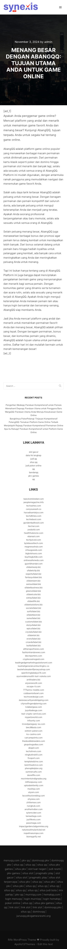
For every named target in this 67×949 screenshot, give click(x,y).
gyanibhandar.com (33, 563)
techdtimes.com (33, 516)
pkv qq (26, 860)
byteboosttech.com (33, 543)
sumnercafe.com (34, 771)
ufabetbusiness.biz (34, 587)
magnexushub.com (34, 546)
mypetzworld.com (33, 717)
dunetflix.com (33, 775)
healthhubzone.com (33, 533)
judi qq (33, 458)
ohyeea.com (34, 799)
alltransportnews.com (33, 649)
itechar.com (33, 526)
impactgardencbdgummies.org (33, 826)
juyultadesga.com (33, 710)
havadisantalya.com (33, 512)
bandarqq (33, 472)
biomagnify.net (33, 836)
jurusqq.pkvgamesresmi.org (33, 915)
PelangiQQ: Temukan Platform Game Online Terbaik (33, 422)
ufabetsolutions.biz (33, 604)
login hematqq (51, 898)
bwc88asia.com (33, 727)
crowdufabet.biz (33, 642)
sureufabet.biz (33, 618)
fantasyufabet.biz (33, 577)
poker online (12, 903)
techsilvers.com (33, 751)
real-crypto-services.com (33, 713)
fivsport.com (34, 758)
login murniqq (32, 898)
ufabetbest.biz (33, 615)
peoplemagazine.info (34, 502)
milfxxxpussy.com (33, 782)
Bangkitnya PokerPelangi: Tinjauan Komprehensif (33, 418)
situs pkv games (44, 903)
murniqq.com (33, 894)
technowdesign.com (33, 696)
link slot (14, 907)
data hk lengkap (33, 455)
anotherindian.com (33, 809)
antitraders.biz (33, 679)
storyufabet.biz (33, 625)
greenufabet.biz (33, 591)
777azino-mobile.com (33, 690)
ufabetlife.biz (33, 601)
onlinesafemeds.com (33, 560)
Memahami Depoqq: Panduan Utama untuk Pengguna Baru (33, 408)
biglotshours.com (33, 553)
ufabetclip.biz (33, 570)
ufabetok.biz (33, 635)
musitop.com (33, 788)
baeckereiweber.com (34, 499)
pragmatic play (44, 873)
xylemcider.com (33, 812)
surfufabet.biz (33, 611)
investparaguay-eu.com (33, 724)
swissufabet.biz (33, 584)
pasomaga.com (33, 823)
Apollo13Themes (24, 944)
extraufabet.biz (33, 597)
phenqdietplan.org (33, 768)
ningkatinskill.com (33, 754)
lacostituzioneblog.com (33, 795)
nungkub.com (33, 806)
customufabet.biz (33, 621)
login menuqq (13, 898)
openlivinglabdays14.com (33, 672)
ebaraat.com (33, 536)
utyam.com (33, 792)
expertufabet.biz (33, 574)
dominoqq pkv (40, 860)
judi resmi (55, 869)
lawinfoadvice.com (33, 765)
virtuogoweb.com (33, 550)
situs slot (27, 873)
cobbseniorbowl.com (33, 693)
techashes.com (33, 505)
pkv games (33, 475)
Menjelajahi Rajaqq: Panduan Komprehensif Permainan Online (33, 425)
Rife (10, 939)
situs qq (33, 462)
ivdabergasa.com (33, 707)
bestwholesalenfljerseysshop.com (33, 669)
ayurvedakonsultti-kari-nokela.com (33, 676)
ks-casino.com (33, 734)
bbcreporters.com (33, 655)
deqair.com (33, 748)
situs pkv (20, 869)
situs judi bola (48, 890)
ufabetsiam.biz (33, 580)
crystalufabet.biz (33, 632)
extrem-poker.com (33, 730)
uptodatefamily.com (33, 785)
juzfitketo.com (33, 819)
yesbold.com (33, 529)
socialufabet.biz (33, 608)
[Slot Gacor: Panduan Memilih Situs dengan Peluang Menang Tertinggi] (20, 7)
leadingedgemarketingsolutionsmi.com (33, 662)
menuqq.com (11, 860)
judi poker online (33, 465)
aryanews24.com (33, 683)
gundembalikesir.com (33, 522)
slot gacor (33, 452)
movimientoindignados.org (33, 778)
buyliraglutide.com (33, 557)
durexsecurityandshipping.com (33, 700)
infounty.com (33, 720)
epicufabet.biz (33, 628)
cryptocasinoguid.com (33, 659)
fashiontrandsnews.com (33, 652)
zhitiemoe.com (33, 802)
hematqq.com (52, 894)
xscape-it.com (33, 686)
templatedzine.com (33, 761)
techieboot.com (33, 519)
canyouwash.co (33, 509)
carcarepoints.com (33, 737)
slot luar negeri (37, 869)
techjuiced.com (33, 539)
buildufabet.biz (33, 645)
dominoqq (39, 911)
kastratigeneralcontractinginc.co (33, 666)
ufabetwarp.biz (33, 567)
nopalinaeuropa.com (33, 833)
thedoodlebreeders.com (33, 741)
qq (33, 469)
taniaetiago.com (33, 816)
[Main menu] (60, 7)
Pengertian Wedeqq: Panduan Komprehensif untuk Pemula (34, 405)
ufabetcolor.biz (33, 594)
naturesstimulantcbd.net (33, 829)
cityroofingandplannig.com (33, 703)
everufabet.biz (34, 638)
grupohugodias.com (33, 744)
